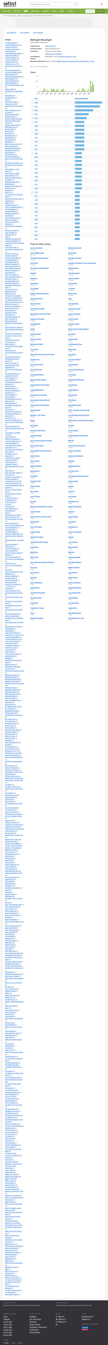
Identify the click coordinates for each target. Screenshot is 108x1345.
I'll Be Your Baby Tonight (13, 473)
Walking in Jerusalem (12, 1176)
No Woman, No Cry (11, 751)
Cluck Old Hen (9, 234)
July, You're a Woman (12, 557)
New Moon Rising (10, 732)
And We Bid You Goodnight (13, 91)
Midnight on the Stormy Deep (14, 683)
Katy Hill (7, 570)
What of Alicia (9, 1202)
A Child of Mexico (10, 43)
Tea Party (8, 1048)
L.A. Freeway (9, 586)
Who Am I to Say (10, 1250)
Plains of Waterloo (11, 865)
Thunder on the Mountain (13, 1126)
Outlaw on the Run (11, 822)
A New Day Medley (11, 55)
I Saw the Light (10, 462)
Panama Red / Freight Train (14, 835)
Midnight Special (10, 688)
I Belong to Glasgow (11, 439)
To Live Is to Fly (10, 1134)
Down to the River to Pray (13, 302)
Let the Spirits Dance (11, 614)
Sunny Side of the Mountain (14, 1018)
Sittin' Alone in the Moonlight (14, 978)
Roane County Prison (12, 915)
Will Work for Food (11, 1267)
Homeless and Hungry (12, 414)
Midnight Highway (11, 677)
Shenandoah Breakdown (13, 974)
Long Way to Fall (10, 643)
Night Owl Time (10, 738)
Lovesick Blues (10, 656)
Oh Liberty (8, 784)
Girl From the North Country (14, 352)
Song (11, 32)
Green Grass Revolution (12, 382)
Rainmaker (8, 886)
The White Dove (10, 1117)
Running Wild (9, 936)
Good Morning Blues (11, 374)
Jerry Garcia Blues (11, 523)
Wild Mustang (9, 1259)
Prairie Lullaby (9, 867)
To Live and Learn (10, 1132)
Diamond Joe (9, 293)
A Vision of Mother (11, 60)
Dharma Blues (9, 291)
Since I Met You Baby (12, 976)
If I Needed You (10, 500)
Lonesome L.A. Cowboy (12, 635)
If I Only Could (9, 502)
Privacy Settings (35, 1332)
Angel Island (9, 95)
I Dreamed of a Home (12, 458)
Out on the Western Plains (13, 816)
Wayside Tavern (10, 1185)
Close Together (10, 232)
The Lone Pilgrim (10, 1103)
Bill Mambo (8, 142)
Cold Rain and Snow (11, 239)
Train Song (8, 1141)
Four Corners (9, 342)
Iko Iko (7, 504)
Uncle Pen (8, 1160)
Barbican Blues (10, 116)
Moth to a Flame (10, 698)
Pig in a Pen (9, 862)
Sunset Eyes (9, 1023)
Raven (7, 890)
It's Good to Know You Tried (14, 519)
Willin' (6, 1269)
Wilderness (8, 1261)
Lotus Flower (9, 652)
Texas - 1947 (9, 1050)
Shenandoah (9, 972)
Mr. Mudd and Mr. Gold (12, 706)
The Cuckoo (9, 1071)
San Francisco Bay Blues (13, 953)
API (57, 1324)
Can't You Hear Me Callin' (13, 207)
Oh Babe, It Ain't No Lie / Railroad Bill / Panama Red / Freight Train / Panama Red (14, 778)
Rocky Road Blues (11, 919)
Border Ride (9, 184)
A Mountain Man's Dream (13, 53)
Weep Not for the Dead (12, 1195)
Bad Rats (8, 112)
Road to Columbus (11, 913)
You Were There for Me (12, 1290)
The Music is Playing (11, 1111)
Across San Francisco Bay (13, 66)
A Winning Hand (10, 62)
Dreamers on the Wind (12, 306)
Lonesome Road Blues (12, 637)
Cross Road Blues (10, 260)
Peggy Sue (8, 860)
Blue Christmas (10, 154)
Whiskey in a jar (10, 1244)
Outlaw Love (9, 820)
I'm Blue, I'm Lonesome (12, 477)
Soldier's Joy (9, 997)
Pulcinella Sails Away (12, 871)
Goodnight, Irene (10, 376)
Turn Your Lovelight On (12, 1155)
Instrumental (9, 511)
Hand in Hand (9, 386)
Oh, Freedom (9, 793)
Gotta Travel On (10, 378)
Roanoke (8, 917)
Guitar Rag (8, 384)
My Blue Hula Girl (10, 713)
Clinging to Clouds (11, 230)
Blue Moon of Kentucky (12, 163)
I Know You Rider (10, 460)
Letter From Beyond (11, 616)
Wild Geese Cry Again (12, 1252)
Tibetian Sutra (9, 1128)
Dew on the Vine (10, 289)
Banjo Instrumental (11, 114)
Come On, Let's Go (11, 253)
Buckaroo (8, 190)
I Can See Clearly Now (12, 441)
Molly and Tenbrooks (11, 694)
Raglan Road (9, 879)
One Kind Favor (10, 810)
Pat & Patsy (9, 856)
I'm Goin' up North (10, 479)
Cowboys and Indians (12, 258)
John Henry (9, 546)
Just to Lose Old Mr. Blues (13, 565)
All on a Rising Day (11, 81)
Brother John (9, 188)
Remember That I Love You (13, 898)
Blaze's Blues (9, 152)
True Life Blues (9, 1147)
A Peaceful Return (11, 57)
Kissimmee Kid (9, 582)
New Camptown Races (12, 730)
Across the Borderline (12, 70)
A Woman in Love (10, 64)
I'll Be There (8, 470)
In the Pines (9, 506)
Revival (7, 902)
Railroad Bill (9, 881)
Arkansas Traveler (11, 102)
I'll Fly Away (8, 475)
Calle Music (8, 201)
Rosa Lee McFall (10, 928)
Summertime (9, 1016)
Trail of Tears (9, 1138)
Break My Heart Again (12, 186)
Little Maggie (9, 629)
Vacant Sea (8, 1168)
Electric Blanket (10, 321)
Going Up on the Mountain (13, 369)
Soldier (7, 993)
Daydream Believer (11, 281)
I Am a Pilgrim (9, 437)
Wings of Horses (10, 1271)
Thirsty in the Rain (11, 1124)
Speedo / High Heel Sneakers (14, 1001)
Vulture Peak (9, 1172)
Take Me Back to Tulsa (12, 1033)
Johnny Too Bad (10, 551)
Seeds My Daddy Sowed (12, 961)
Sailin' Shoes (9, 942)
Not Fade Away (10, 765)
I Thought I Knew (10, 464)
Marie (7, 662)
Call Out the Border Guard (13, 199)
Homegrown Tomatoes (12, 411)
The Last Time (9, 1096)
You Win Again (9, 1292)
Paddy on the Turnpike (12, 827)
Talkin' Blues (9, 1037)
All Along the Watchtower (13, 76)
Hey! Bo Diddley (10, 395)
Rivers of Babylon (10, 911)
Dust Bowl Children (11, 317)
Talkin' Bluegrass (10, 1035)
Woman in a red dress (12, 1278)
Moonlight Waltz (10, 696)
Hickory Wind (9, 397)
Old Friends (8, 799)
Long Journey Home (11, 641)
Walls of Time (9, 1178)
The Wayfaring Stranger (12, 1115)
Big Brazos (8, 131)
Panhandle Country (11, 854)
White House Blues (11, 1248)
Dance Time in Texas (11, 266)
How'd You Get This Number (14, 422)
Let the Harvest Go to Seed (13, 610)
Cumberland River (11, 262)
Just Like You (9, 563)
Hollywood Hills (10, 403)
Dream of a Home (10, 304)
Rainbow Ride (9, 883)
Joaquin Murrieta (10, 544)
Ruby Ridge (8, 934)
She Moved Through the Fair (14, 968)
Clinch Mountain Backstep (13, 226)
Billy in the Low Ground (12, 144)
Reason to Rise (10, 894)
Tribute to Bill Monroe (12, 1145)
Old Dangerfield (10, 797)
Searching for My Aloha (12, 955)
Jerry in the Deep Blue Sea (13, 525)
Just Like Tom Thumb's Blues (14, 559)
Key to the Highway (11, 580)
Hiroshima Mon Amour (12, 399)
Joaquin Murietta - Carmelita (14, 540)
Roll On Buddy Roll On (12, 926)
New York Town (10, 736)
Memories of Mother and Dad (14, 671)
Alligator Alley (9, 89)
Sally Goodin (9, 947)
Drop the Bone (9, 310)
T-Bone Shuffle (9, 1031)
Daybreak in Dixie (10, 279)
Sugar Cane (9, 1014)
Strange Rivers (9, 1012)
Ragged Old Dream (11, 877)
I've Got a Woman (10, 498)
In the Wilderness (10, 508)
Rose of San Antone (11, 930)
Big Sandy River (10, 135)
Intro (6, 513)
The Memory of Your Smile (13, 1105)
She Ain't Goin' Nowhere (12, 966)
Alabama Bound (10, 74)
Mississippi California (12, 690)
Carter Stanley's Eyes (11, 218)
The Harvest (9, 1088)
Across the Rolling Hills (12, 72)
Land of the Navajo (11, 591)
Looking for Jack (10, 647)
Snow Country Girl (11, 989)
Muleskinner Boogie (11, 711)
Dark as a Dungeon (11, 270)
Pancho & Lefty (10, 852)
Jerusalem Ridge (10, 532)
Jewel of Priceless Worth (13, 534)
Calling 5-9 (8, 203)
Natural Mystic (10, 728)
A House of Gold (10, 47)
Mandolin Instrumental (12, 660)
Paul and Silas (9, 858)
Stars (6, 1008)
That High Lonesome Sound (14, 1052)
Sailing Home (9, 945)
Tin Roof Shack (10, 1130)
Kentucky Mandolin (11, 576)
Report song (44, 66)
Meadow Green (10, 664)
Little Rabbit (9, 631)
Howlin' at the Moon (11, 426)
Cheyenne (8, 224)
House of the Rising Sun (12, 420)
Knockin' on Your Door (12, 584)
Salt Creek (8, 949)
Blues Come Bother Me (12, 178)
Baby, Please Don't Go (12, 110)
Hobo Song (8, 401)
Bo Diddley (8, 180)
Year (36, 98)
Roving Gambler (10, 932)
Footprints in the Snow (12, 334)
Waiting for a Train (11, 1174)
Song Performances (81, 98)
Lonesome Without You (12, 639)
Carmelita (8, 216)
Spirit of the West (10, 1006)
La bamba (8, 588)
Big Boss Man (9, 129)
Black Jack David (10, 146)
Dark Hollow (9, 272)
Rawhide (8, 892)
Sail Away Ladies (10, 940)
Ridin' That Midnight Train (13, 905)
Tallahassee (9, 1046)
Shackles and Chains (11, 964)
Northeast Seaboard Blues (13, 761)
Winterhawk (9, 1273)
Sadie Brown (9, 938)
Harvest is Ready (10, 388)
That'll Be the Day (10, 1056)
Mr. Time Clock (9, 709)
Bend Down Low (10, 127)
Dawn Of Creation (11, 275)
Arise (6, 100)
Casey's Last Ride (10, 220)
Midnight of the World (12, 681)
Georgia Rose (9, 350)
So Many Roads (10, 991)
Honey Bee (8, 416)
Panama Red (9, 833)
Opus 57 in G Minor (11, 812)
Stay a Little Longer (11, 1010)
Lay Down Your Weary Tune (14, 597)
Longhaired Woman (11, 645)
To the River (9, 1136)
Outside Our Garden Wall (13, 824)
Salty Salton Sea (10, 951)
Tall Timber (8, 1044)
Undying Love (9, 1166)
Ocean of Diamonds (11, 768)
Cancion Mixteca (10, 209)
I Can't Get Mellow (11, 443)
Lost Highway (9, 650)
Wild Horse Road (10, 1254)
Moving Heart (9, 704)
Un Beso (7, 1157)
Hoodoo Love (9, 418)
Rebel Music (9, 896)
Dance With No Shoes (12, 268)
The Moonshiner (10, 1109)
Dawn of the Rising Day (12, 277)
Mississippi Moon (10, 692)
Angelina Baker (10, 98)
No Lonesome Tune (11, 749)
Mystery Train (9, 725)
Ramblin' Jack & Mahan (12, 888)
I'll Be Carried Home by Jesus (14, 466)
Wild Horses (9, 1256)
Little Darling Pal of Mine (13, 626)
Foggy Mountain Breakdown (14, 329)
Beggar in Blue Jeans (12, 125)
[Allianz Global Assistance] (85, 1328)
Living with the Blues (11, 633)
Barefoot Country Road (12, 119)
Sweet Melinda (9, 1025)
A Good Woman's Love (12, 45)
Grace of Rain (9, 380)
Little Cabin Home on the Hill (14, 622)
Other (38, 32)
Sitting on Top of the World (13, 983)
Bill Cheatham (9, 138)
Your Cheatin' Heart (11, 1294)
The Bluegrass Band (11, 1063)
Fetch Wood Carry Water (13, 327)
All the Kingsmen (10, 83)
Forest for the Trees (11, 340)
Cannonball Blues (10, 211)
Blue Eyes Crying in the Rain (14, 159)
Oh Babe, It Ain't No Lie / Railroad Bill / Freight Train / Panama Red (14, 772)
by (53, 54)
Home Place (9, 409)
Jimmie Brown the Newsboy (14, 536)
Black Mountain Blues (12, 148)
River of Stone (9, 909)
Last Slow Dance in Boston (13, 593)
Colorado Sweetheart (12, 241)
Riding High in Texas (11, 907)
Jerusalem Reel (10, 529)
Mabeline (8, 658)
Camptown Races (11, 205)
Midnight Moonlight (11, 679)
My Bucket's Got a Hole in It (14, 715)
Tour (24, 32)
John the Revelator (11, 548)
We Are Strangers (10, 1187)
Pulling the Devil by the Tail (13, 873)
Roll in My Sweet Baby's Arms (14, 921)
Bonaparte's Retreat (11, 182)
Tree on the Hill (9, 1143)
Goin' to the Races (11, 363)
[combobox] (54, 4)
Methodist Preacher (11, 675)
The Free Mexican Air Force (13, 1079)
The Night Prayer (10, 1113)
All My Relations (10, 79)
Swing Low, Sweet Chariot (13, 1027)
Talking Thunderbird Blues (13, 1039)
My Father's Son (10, 719)
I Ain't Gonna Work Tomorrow (14, 428)
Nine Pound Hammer (12, 742)
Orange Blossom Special (13, 814)
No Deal (7, 744)
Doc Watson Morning (12, 300)
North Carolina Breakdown (13, 757)
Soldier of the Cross (11, 995)
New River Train (10, 734)
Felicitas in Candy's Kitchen (13, 323)
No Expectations (10, 747)
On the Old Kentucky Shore (13, 803)
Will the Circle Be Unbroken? (14, 1263)
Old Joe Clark (9, 801)
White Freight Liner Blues (13, 1246)
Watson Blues (9, 1183)
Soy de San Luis (10, 999)
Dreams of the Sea (11, 308)
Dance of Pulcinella (11, 264)
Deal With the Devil (11, 283)
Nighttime (8, 740)
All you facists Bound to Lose (14, 85)
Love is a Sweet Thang (12, 654)
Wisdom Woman (10, 1275)
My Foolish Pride (10, 721)
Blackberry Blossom (11, 150)
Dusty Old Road (10, 319)
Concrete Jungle (10, 256)
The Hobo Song (10, 1090)
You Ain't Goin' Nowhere (12, 1280)
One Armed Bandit (11, 808)
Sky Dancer (8, 987)
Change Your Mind (11, 222)
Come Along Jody (10, 247)
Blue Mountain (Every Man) (14, 165)
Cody (6, 237)
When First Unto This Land (13, 1204)
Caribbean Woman (11, 213)
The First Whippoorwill (12, 1077)
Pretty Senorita (10, 869)
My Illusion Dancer (11, 723)
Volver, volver (9, 1170)
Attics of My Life (10, 104)
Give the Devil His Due (12, 357)
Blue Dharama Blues (11, 157)
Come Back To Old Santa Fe (14, 249)
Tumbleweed (9, 1153)
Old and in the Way (11, 795)
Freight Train (9, 344)
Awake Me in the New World (14, 106)
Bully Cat (8, 192)
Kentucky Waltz (10, 578)
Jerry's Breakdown (11, 527)
